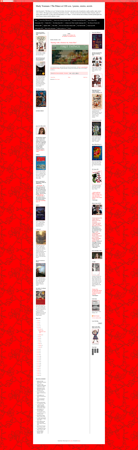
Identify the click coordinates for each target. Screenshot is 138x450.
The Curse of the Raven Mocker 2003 (67, 25)
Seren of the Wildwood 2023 (45, 20)
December (40, 329)
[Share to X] (75, 73)
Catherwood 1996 (91, 25)
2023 (38, 324)
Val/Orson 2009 (38, 25)
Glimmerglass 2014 (39, 23)
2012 (38, 363)
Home (36, 20)
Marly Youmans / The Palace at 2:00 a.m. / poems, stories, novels (64, 5)
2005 (38, 375)
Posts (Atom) (57, 79)
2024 (38, 322)
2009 (38, 368)
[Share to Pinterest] (78, 73)
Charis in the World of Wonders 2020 (62, 20)
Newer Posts (53, 77)
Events (69, 28)
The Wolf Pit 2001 (81, 25)
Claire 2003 (54, 25)
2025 (38, 320)
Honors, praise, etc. (61, 28)
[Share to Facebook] (76, 73)
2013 (38, 361)
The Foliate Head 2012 (58, 23)
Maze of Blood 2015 (92, 20)
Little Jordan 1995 (39, 28)
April (39, 341)
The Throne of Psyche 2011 (94, 23)
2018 (38, 352)
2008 (38, 370)
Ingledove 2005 (47, 25)
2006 (38, 373)
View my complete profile (96, 317)
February (40, 345)
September (40, 334)
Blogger (78, 440)
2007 (38, 372)
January (39, 347)
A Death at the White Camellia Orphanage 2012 (75, 23)
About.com (41, 194)
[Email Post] (70, 73)
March (39, 343)
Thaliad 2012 (48, 23)
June (39, 338)
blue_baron (71, 440)
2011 (38, 365)
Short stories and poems (50, 28)
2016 (38, 356)
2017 (38, 354)
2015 (38, 358)
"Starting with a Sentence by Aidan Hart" (63, 42)
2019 (38, 351)
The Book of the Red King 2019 (79, 20)
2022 (38, 325)
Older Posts (85, 77)
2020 (38, 349)
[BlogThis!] (73, 73)
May (39, 340)
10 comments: (66, 73)
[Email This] (72, 73)
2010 (38, 366)
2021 (38, 327)
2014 (38, 359)
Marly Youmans (96, 316)
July (39, 336)
